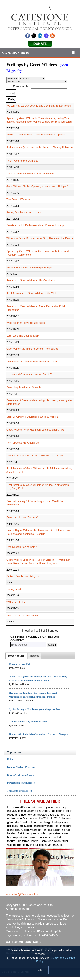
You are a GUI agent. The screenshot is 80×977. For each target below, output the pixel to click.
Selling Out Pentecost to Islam (23, 212)
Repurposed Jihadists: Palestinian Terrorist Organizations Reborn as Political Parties (33, 694)
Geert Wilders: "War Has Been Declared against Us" (35, 429)
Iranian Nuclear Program (21, 767)
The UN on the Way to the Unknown (28, 721)
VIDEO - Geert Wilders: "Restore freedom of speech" (36, 134)
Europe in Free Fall (19, 664)
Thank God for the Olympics (22, 160)
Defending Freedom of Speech (23, 387)
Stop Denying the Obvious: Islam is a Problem (32, 416)
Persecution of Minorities (21, 782)
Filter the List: (21, 86)
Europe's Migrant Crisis (20, 774)
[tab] (16, 656)
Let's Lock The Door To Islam (22, 335)
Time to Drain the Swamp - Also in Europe (30, 173)
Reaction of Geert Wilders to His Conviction (30, 280)
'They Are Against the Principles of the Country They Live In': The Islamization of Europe (38, 678)
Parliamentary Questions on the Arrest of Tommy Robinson (39, 147)
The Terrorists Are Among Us (22, 442)
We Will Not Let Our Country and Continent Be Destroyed (38, 105)
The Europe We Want (18, 199)
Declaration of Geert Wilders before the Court (31, 361)
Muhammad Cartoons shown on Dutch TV (29, 374)
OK (40, 970)
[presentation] (16, 656)
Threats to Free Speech (19, 790)
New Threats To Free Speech (22, 615)
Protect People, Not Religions (23, 576)
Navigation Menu (15, 52)
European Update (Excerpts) (22, 517)
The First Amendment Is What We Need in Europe (34, 455)
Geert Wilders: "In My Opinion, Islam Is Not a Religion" (37, 186)
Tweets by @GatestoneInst (21, 894)
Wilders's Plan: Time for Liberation (25, 322)
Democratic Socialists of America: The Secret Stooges (38, 734)
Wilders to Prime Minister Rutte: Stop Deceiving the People (39, 238)
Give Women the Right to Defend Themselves (32, 348)
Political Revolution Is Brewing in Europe (29, 267)
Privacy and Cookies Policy (55, 959)
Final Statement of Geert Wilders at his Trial (31, 293)
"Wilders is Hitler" (16, 602)
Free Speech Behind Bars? (21, 546)
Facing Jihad (13, 589)
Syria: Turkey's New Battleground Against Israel (36, 709)
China (10, 759)
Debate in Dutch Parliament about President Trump (35, 225)
